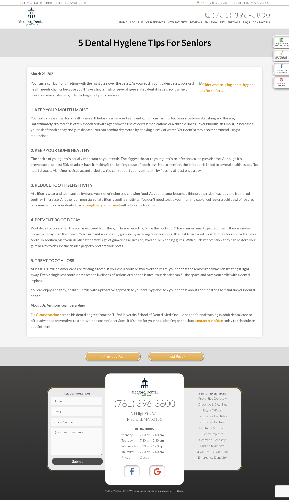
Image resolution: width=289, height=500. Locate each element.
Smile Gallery (215, 22)
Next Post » (176, 356)
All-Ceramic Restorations (212, 451)
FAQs (246, 22)
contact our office (209, 320)
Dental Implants (212, 434)
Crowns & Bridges (212, 422)
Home (123, 22)
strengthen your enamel (101, 205)
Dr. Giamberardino (45, 314)
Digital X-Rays (212, 410)
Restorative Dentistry (212, 416)
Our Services (155, 22)
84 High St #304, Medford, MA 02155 (235, 2)
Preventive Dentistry (212, 398)
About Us (136, 22)
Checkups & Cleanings (212, 404)
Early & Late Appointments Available (53, 2)
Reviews (196, 22)
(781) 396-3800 (241, 15)
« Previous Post (113, 356)
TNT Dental (178, 490)
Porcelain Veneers (212, 445)
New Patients (177, 22)
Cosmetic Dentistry (212, 440)
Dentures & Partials (212, 428)
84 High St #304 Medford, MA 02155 (144, 416)
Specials (234, 22)
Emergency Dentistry (212, 457)
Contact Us (261, 22)
